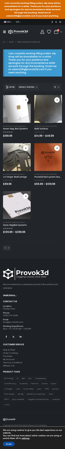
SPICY (6, 399)
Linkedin (21, 337)
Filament (34, 383)
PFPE (47, 389)
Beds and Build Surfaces (22, 174)
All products (8, 126)
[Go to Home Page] (4, 42)
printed (55, 389)
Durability (24, 383)
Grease (44, 383)
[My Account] (42, 32)
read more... (9, 295)
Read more (57, 100)
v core (6, 404)
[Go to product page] (17, 109)
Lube (18, 389)
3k (17, 378)
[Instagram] (60, 22)
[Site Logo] (18, 32)
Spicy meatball (18, 399)
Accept (9, 444)
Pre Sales (7, 356)
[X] (56, 22)
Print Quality (9, 394)
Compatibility (40, 378)
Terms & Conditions (12, 362)
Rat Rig (20, 394)
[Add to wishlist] (29, 126)
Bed (29, 378)
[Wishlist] (49, 32)
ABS (23, 378)
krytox (53, 383)
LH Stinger (8, 389)
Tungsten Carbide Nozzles (38, 399)
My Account (9, 359)
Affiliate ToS (9, 365)
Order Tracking (10, 353)
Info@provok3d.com (13, 322)
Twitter (13, 337)
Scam (51, 394)
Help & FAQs (9, 349)
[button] (5, 31)
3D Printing (8, 378)
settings (25, 438)
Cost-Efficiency (10, 383)
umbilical (56, 399)
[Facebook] (52, 22)
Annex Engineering (20, 126)
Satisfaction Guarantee (36, 394)
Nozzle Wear (28, 389)
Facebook (6, 337)
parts (39, 389)
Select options (25, 100)
